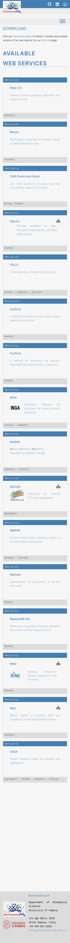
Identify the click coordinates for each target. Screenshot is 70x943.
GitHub (45, 40)
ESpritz (15, 221)
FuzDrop (15, 309)
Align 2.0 (16, 87)
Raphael (15, 574)
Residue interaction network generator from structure (42, 675)
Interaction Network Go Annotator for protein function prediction (42, 408)
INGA (13, 397)
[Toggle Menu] (62, 21)
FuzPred (15, 353)
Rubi (13, 708)
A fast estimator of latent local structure (33, 271)
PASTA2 (15, 487)
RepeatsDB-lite (20, 619)
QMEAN (15, 530)
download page (22, 36)
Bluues (14, 132)
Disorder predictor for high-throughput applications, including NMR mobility (37, 230)
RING (13, 664)
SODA (14, 751)
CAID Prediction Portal (24, 176)
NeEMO (15, 442)
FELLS (14, 264)
